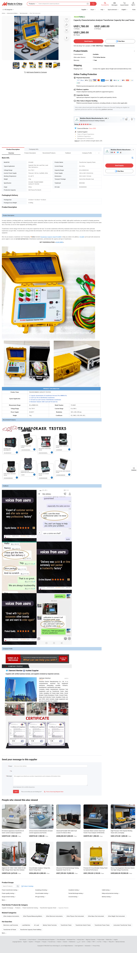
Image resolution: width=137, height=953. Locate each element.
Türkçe (105, 941)
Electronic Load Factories (10, 925)
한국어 (83, 941)
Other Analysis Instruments (11, 916)
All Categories (8, 9)
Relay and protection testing (110, 893)
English (25, 941)
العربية (78, 941)
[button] (95, 153)
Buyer (92, 9)
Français (44, 941)
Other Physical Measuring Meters (32, 916)
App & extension (112, 9)
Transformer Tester (66, 925)
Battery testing (106, 897)
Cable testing (105, 890)
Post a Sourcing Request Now (53, 791)
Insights (116, 939)
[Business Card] (132, 158)
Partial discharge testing (75, 893)
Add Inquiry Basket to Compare (36, 72)
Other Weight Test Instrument (116, 916)
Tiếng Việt (111, 941)
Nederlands (72, 941)
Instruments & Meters (12, 13)
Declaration (88, 945)
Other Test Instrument (35, 13)
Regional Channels (90, 939)
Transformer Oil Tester (9, 929)
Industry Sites (80, 939)
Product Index (100, 939)
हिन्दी (94, 941)
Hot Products (22, 939)
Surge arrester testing (8, 897)
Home (3, 13)
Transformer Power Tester (102, 925)
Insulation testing (73, 890)
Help (102, 9)
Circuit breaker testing (41, 893)
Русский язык (51, 941)
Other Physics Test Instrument (75, 916)
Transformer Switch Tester (83, 925)
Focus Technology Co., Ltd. (56, 945)
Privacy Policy (96, 945)
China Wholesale (61, 939)
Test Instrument (23, 13)
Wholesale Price (71, 939)
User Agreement (79, 945)
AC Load (36, 925)
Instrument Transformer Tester (122, 925)
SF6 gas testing (39, 897)
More (3, 933)
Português (37, 941)
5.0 (112, 152)
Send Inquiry (88, 41)
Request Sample (109, 46)
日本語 (89, 941)
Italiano (59, 941)
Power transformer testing (9, 890)
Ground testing (72, 897)
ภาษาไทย (99, 941)
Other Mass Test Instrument (96, 916)
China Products (32, 939)
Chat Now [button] (121, 41)
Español (31, 941)
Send (16, 791)
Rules (134, 9)
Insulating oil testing (41, 890)
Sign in (133, 5)
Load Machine (26, 925)
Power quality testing (8, 893)
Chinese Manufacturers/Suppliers (46, 939)
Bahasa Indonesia (120, 941)
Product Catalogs (28, 886)
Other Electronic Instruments (54, 916)
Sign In (77, 141)
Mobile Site (109, 939)
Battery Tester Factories (50, 925)
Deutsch (65, 941)
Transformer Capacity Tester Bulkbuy (30, 929)
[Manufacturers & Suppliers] (12, 4)
